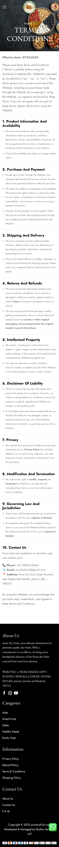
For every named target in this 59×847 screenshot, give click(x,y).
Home (28, 23)
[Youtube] (16, 693)
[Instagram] (10, 693)
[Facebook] (4, 693)
